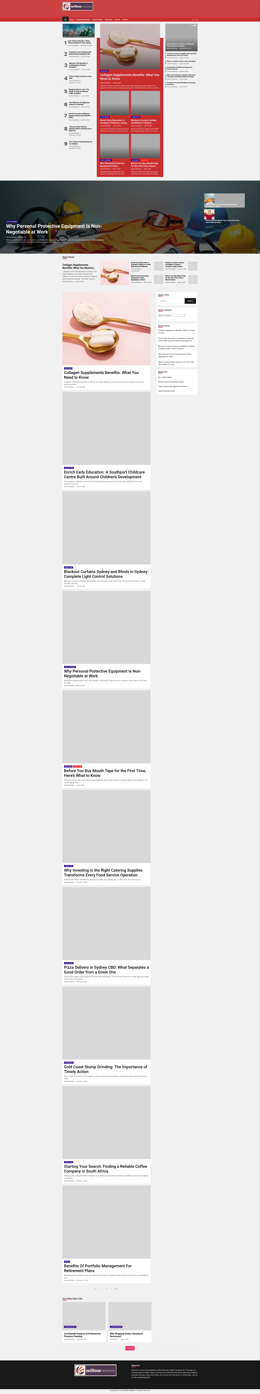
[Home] (65, 20)
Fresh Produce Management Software (172, 386)
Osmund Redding (73, 45)
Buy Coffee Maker (165, 377)
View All (130, 1348)
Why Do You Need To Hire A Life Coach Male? (181, 61)
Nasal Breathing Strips (166, 391)
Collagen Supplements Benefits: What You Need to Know (78, 267)
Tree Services (69, 1062)
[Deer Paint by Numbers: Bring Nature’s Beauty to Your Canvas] (79, 31)
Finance (67, 1261)
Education (108, 19)
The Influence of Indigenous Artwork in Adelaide (79, 103)
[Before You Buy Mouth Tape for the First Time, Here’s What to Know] (145, 146)
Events (117, 19)
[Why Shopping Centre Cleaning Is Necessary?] (129, 1316)
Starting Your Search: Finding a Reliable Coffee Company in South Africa (105, 1169)
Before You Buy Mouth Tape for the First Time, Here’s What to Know (144, 166)
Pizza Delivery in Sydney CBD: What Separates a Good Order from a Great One (106, 969)
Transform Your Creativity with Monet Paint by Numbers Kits (80, 53)
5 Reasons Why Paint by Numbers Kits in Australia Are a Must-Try (80, 129)
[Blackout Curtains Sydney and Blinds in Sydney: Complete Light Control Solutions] (145, 103)
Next (116, 1289)
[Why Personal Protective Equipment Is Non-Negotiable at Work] (114, 146)
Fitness (125, 19)
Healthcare (104, 71)
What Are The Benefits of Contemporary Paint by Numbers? (78, 65)
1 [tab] (191, 25)
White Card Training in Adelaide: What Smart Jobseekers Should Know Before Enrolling (181, 76)
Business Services (83, 19)
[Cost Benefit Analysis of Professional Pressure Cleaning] (83, 1316)
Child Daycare (105, 117)
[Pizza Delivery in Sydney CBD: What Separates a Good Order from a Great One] (106, 923)
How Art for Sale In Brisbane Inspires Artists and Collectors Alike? (80, 116)
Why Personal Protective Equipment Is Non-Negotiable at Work (112, 166)
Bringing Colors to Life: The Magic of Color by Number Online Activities (79, 91)
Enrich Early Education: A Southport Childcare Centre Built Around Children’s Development (113, 124)
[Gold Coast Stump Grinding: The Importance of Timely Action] (106, 1023)
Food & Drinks (97, 19)
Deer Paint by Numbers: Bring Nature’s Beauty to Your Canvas (79, 42)
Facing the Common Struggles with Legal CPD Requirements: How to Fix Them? (181, 54)
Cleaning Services (70, 1326)
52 (107, 1289)
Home (72, 19)
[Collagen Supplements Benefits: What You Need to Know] (130, 46)
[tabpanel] (181, 37)
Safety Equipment (106, 160)
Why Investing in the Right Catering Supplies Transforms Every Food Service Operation (103, 872)
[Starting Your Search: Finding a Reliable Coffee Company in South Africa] (106, 1122)
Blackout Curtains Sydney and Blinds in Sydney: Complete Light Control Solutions (144, 124)
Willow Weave (114, 1339)
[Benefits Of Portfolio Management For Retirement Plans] (106, 1222)
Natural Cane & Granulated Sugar (171, 382)
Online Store (135, 117)
